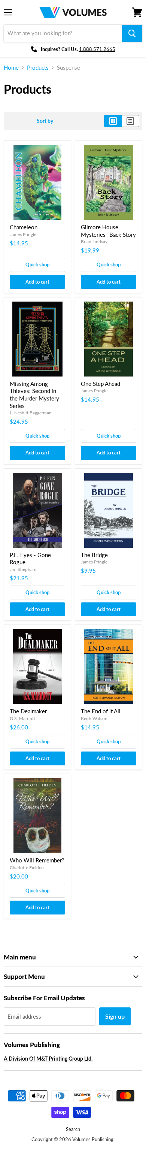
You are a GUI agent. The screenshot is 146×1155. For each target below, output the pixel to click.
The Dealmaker (28, 711)
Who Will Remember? (37, 860)
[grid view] (113, 121)
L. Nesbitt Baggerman (31, 412)
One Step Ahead (100, 383)
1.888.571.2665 (97, 49)
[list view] (130, 121)
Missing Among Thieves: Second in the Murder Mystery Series (34, 394)
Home (11, 67)
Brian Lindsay (94, 241)
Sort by (45, 121)
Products (38, 67)
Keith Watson (94, 718)
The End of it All (101, 711)
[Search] (132, 33)
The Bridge (94, 554)
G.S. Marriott (22, 718)
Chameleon (23, 227)
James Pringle (23, 234)
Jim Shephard (23, 569)
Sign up (115, 1016)
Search (73, 1129)
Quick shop (37, 264)
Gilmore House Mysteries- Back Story (108, 231)
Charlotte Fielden (27, 867)
